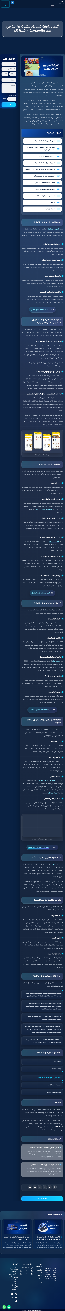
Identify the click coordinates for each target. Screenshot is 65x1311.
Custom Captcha (11, 95)
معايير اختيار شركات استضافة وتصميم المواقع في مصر (47, 1238)
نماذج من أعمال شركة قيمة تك (45, 196)
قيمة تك (53, 864)
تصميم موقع (56, 661)
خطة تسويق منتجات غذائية (47, 156)
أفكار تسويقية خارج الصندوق (40, 593)
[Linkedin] (12, 1294)
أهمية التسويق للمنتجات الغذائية (45, 141)
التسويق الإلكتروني (53, 229)
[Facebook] (16, 1294)
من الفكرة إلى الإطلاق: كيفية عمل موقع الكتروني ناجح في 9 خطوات (17, 1238)
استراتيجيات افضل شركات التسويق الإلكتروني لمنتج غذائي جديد (41, 148)
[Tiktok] (16, 1301)
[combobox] (9, 80)
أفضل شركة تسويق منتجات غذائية (44, 176)
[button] (12, 2)
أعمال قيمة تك (52, 793)
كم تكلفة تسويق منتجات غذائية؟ (45, 189)
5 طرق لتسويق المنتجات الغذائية (45, 163)
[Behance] (16, 1297)
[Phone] (9, 1307)
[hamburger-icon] (52, 6)
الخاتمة (53, 202)
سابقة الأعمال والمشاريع (47, 780)
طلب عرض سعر (5, 4)
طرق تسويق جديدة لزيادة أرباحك (38, 847)
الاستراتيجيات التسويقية (44, 509)
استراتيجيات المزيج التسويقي (38, 710)
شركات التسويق (54, 541)
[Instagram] (12, 1297)
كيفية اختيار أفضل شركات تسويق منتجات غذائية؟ (40, 169)
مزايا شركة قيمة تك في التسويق (45, 183)
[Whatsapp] (4, 1307)
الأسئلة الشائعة (50, 209)
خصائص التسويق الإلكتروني (40, 309)
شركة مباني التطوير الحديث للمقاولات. (49, 1078)
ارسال (9, 105)
